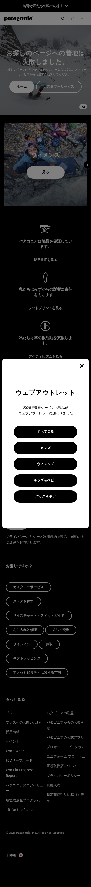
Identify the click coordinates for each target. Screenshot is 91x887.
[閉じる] (82, 366)
